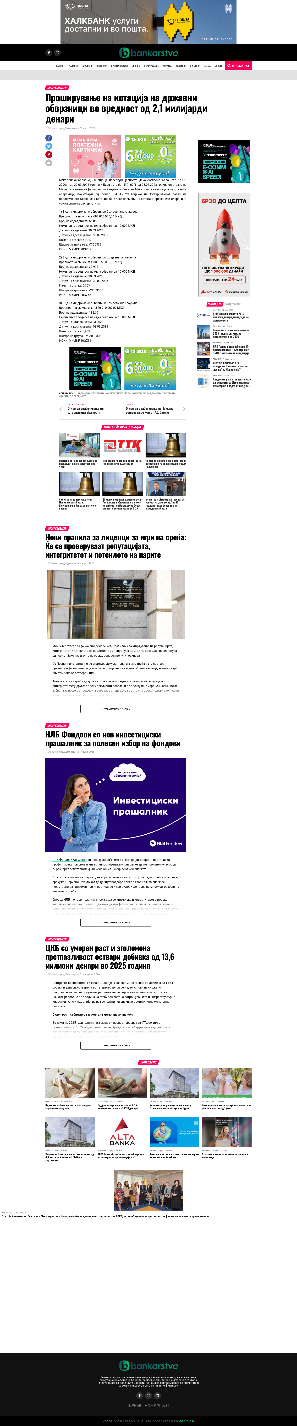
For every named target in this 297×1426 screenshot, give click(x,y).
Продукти (72, 65)
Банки (59, 65)
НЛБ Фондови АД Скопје (69, 860)
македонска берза (119, 393)
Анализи (87, 65)
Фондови (195, 65)
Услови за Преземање (157, 1405)
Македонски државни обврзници (154, 393)
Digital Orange (186, 1420)
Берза (207, 65)
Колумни (181, 65)
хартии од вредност (73, 396)
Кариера (167, 65)
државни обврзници (91, 393)
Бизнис (136, 65)
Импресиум (134, 1405)
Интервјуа (101, 65)
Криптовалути (119, 65)
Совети (219, 65)
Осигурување (151, 65)
